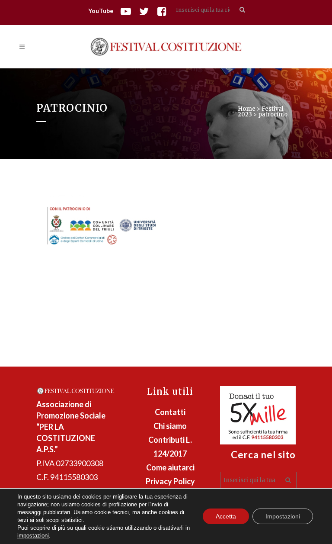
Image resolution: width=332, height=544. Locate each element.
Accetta (226, 516)
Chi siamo (170, 426)
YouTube (100, 10)
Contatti (170, 412)
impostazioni (33, 535)
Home (246, 109)
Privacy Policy (170, 481)
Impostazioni (282, 516)
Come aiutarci (170, 467)
